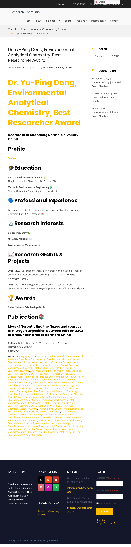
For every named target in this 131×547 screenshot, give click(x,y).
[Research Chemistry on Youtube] (56, 479)
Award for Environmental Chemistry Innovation (58, 382)
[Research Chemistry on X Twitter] (41, 479)
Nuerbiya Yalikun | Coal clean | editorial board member (104, 97)
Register (68, 20)
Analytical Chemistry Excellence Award (47, 364)
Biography (24, 356)
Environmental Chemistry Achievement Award (32, 399)
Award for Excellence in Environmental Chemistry (34, 385)
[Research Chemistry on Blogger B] (48, 479)
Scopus (12, 158)
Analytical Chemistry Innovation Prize (50, 370)
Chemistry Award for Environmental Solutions (42, 393)
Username (107, 477)
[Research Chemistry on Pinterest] (41, 487)
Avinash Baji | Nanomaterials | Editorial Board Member (105, 112)
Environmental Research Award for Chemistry (40, 417)
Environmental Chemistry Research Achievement (34, 411)
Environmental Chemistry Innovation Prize (60, 408)
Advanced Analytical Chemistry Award (62, 356)
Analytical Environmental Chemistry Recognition (45, 372)
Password (107, 490)
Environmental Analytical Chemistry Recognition (47, 396)
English (101, 2)
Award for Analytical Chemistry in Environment (46, 378)
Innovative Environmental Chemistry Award (50, 426)
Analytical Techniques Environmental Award (48, 376)
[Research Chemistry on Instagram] (48, 487)
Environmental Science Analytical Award (60, 420)
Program (80, 20)
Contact (114, 20)
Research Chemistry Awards (58, 67)
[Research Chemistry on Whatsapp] (56, 487)
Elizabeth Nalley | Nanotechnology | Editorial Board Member (106, 82)
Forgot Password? (105, 523)
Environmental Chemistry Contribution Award (32, 405)
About (38, 20)
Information (97, 20)
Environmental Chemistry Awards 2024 (54, 402)
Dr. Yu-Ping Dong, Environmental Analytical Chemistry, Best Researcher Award (41, 55)
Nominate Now (52, 20)
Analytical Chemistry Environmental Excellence (33, 359)
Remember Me (107, 503)
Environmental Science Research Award (29, 423)
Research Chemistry (25, 12)
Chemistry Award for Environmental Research (40, 391)
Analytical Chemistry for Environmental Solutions (43, 366)
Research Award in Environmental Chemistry (51, 431)
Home (28, 20)
